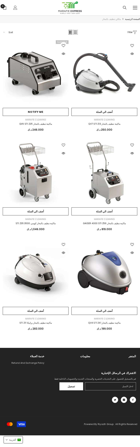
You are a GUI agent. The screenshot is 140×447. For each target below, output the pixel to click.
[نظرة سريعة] (132, 53)
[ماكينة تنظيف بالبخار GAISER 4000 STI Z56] (104, 173)
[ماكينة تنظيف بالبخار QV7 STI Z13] (104, 73)
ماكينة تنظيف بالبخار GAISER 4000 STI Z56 (104, 223)
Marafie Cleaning (104, 119)
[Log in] (15, 8)
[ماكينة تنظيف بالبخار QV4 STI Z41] (104, 272)
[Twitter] (115, 400)
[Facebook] (133, 400)
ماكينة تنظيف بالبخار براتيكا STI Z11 (36, 322)
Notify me (35, 112)
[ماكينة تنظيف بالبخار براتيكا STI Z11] (36, 272)
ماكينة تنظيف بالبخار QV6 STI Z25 (35, 123)
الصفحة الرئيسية (132, 19)
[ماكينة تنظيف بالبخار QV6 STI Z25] (36, 73)
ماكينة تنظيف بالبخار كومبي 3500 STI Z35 (36, 223)
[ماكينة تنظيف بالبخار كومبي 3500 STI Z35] (36, 173)
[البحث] (124, 7)
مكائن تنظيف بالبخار (111, 19)
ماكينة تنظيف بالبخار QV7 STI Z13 (104, 123)
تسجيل (71, 386)
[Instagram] (124, 400)
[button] (75, 32)
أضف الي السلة (104, 112)
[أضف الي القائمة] (132, 45)
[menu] (135, 7)
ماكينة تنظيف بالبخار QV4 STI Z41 (104, 322)
